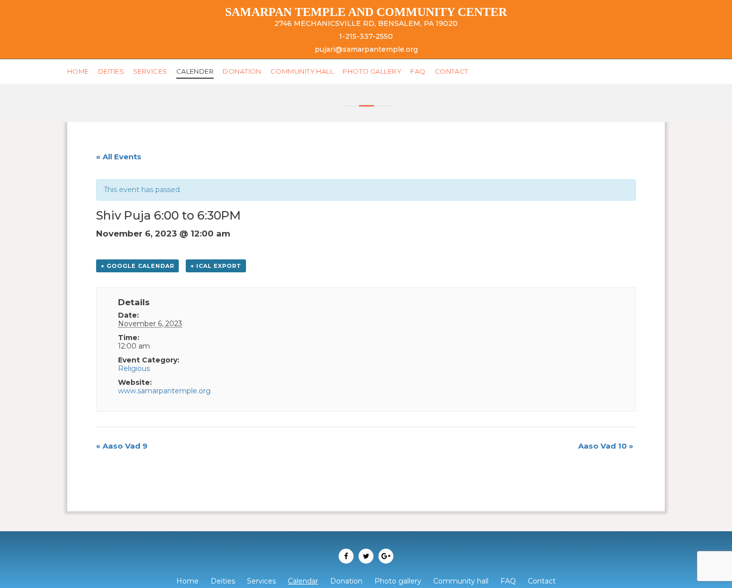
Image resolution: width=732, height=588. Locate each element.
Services (139, 71)
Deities (105, 71)
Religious (134, 368)
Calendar (303, 581)
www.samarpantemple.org (164, 390)
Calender (178, 71)
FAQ (369, 71)
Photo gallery (330, 71)
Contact (398, 71)
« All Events (118, 156)
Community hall (270, 71)
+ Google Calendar (137, 265)
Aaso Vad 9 (121, 446)
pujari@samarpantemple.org (366, 49)
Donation (218, 71)
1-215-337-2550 (366, 36)
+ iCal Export (216, 265)
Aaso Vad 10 (605, 446)
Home (76, 71)
